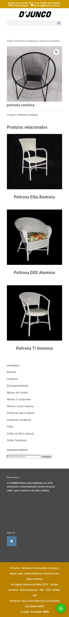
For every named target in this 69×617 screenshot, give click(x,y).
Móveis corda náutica (20, 406)
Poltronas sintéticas (26, 41)
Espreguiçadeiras (17, 385)
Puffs (10, 426)
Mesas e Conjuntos (19, 399)
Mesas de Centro (17, 392)
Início (10, 41)
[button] (61, 608)
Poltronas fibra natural (20, 413)
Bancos (11, 372)
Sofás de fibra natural (20, 433)
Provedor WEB (40, 611)
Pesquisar (46, 456)
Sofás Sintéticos (17, 440)
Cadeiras (12, 378)
